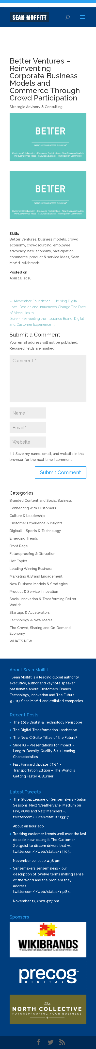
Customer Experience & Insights (36, 523)
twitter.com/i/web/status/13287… (42, 892)
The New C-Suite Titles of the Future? (45, 738)
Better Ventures (23, 239)
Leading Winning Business (31, 569)
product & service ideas (49, 257)
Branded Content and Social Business (41, 500)
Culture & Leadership (27, 516)
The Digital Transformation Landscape (45, 730)
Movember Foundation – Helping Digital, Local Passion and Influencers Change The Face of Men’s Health (48, 307)
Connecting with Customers (33, 508)
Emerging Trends (24, 538)
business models (52, 239)
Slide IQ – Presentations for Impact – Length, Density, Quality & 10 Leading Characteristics (44, 751)
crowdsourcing (39, 245)
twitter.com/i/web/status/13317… (41, 817)
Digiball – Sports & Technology (35, 531)
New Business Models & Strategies (39, 584)
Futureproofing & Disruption (32, 554)
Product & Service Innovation (34, 592)
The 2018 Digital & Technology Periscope (47, 722)
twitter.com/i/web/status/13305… (42, 852)
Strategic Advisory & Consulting (36, 107)
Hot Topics (19, 561)
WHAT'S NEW (21, 641)
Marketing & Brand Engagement (36, 576)
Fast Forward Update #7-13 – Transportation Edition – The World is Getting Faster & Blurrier (44, 770)
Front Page (19, 546)
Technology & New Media (31, 620)
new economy (39, 251)
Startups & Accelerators (30, 612)
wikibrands (31, 263)
